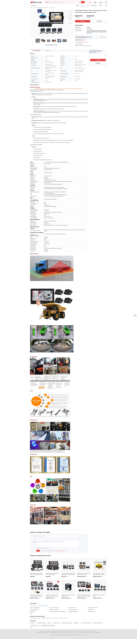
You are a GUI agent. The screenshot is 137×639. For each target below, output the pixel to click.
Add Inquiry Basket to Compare (51, 44)
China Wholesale (64, 631)
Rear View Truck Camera (35, 625)
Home (31, 7)
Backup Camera (32, 611)
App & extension (94, 5)
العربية (74, 632)
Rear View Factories (56, 622)
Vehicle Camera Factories (41, 622)
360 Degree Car (76, 622)
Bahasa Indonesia (98, 632)
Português (50, 632)
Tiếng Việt (92, 632)
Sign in (106, 2)
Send (38, 550)
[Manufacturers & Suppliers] (36, 2)
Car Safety (46, 7)
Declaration (79, 634)
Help (88, 5)
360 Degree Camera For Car (98, 622)
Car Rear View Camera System (86, 622)
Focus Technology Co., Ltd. (61, 634)
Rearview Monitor (91, 609)
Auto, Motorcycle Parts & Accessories (38, 7)
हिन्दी (82, 632)
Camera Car (33, 622)
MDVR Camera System (72, 607)
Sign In (76, 45)
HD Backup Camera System (34, 609)
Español (47, 632)
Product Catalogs (45, 605)
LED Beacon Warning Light (72, 611)
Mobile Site (91, 631)
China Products (47, 631)
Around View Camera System (67, 622)
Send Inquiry (82, 21)
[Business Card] (105, 55)
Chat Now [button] (100, 21)
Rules (106, 5)
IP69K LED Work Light (91, 611)
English (43, 632)
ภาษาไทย (86, 632)
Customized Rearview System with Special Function (57, 611)
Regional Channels (81, 631)
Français (54, 632)
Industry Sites (75, 631)
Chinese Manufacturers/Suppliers (56, 631)
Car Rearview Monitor (52, 7)
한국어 (77, 632)
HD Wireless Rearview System (54, 609)
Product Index (87, 631)
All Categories (33, 5)
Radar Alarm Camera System (54, 607)
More (31, 627)
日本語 (80, 632)
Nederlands (70, 632)
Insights (95, 631)
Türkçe (89, 632)
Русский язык (59, 632)
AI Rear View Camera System (35, 607)
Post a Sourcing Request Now (59, 550)
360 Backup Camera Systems (93, 607)
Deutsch (66, 632)
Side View (49, 622)
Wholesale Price (70, 631)
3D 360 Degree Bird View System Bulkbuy (48, 625)
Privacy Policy (84, 634)
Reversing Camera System (72, 609)
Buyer (82, 5)
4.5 (90, 52)
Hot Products (42, 631)
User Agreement (74, 634)
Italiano (63, 632)
